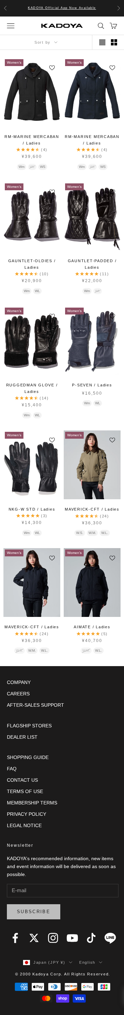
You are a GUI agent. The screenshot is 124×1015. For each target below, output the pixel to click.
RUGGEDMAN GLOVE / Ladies (32, 388)
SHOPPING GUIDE (28, 757)
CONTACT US (22, 780)
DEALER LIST (22, 737)
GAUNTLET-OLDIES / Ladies (32, 264)
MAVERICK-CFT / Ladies (92, 509)
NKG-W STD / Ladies (32, 509)
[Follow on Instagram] (53, 938)
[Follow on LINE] (110, 938)
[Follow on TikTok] (91, 938)
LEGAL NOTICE (24, 825)
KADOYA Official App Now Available (62, 8)
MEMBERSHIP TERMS (32, 802)
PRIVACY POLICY (26, 814)
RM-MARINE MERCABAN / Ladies (31, 140)
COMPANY (19, 682)
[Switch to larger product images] (102, 42)
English (87, 962)
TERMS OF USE (25, 791)
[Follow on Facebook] (15, 938)
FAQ (12, 768)
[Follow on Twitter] (34, 938)
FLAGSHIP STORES (29, 725)
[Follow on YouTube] (72, 938)
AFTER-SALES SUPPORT (35, 705)
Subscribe (33, 911)
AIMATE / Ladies (92, 627)
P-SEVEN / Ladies (92, 385)
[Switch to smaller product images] (114, 42)
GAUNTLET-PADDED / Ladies (92, 264)
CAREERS (18, 693)
